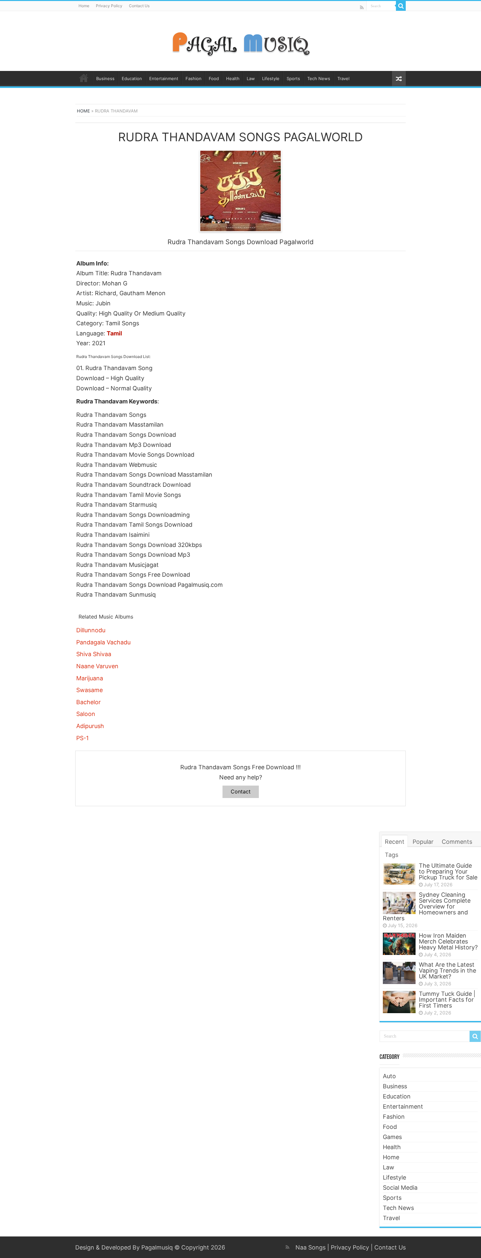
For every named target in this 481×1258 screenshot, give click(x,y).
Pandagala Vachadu (103, 642)
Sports (293, 78)
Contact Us (139, 5)
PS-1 (82, 738)
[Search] (401, 6)
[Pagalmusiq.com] (240, 40)
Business (105, 78)
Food (214, 78)
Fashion (194, 78)
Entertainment (163, 78)
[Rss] (361, 7)
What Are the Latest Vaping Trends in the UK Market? (447, 970)
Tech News (318, 78)
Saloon (85, 713)
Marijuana (89, 678)
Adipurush (90, 725)
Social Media (400, 1187)
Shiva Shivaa (93, 654)
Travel (343, 78)
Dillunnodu (90, 630)
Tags (391, 854)
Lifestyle (270, 78)
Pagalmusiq (157, 1247)
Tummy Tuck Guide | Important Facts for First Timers (447, 999)
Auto (389, 1076)
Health (233, 78)
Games (392, 1136)
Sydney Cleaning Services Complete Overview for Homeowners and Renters (427, 906)
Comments (457, 841)
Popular (423, 841)
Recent (394, 841)
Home (84, 5)
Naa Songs (310, 1247)
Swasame (89, 690)
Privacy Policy (109, 5)
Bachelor (88, 702)
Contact (241, 791)
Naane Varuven (97, 666)
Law (251, 78)
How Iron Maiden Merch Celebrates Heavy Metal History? (448, 941)
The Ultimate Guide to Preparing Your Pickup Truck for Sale (448, 871)
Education (132, 78)
